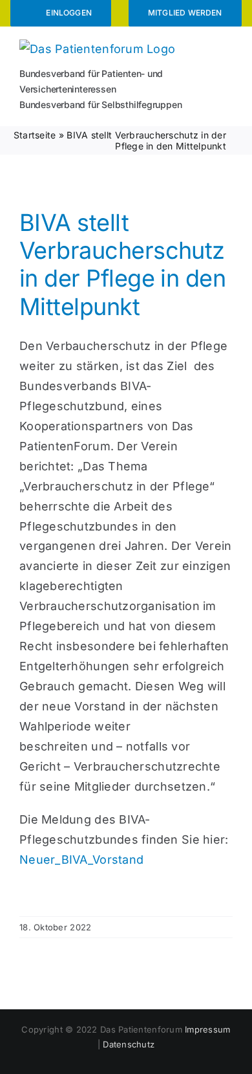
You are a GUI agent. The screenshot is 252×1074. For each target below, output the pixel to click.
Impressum (207, 1029)
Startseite (35, 134)
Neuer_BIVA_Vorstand (81, 859)
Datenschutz (128, 1044)
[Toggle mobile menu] (227, 47)
